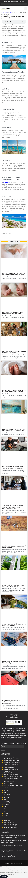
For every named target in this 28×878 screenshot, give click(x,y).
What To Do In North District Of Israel (13, 776)
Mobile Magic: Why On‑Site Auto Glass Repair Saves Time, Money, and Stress (12, 467)
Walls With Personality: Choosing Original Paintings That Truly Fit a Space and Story (13, 430)
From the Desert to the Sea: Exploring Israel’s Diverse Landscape (14, 546)
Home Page (4, 12)
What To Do (6, 787)
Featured (6, 815)
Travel (5, 789)
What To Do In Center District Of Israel (13, 785)
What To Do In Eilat (8, 783)
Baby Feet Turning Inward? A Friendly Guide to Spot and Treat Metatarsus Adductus (14, 391)
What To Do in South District (11, 775)
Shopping (6, 792)
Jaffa (5, 799)
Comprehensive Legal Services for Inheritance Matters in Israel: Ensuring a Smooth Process (13, 702)
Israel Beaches (7, 803)
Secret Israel (14, 714)
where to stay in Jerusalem (11, 764)
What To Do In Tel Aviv (9, 773)
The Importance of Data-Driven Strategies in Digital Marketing (14, 662)
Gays (5, 810)
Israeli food (6, 801)
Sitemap (3, 750)
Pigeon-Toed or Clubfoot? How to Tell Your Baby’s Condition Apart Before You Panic (13, 274)
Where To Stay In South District (11, 759)
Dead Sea (6, 819)
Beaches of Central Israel (10, 828)
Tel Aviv (6, 791)
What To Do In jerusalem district (12, 778)
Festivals (6, 813)
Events (5, 817)
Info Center (6, 805)
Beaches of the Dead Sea (10, 824)
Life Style (6, 796)
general (10, 12)
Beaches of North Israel (10, 826)
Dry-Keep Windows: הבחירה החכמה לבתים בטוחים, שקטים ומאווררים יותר (13, 585)
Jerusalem (6, 798)
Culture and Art (7, 821)
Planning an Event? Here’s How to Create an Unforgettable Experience (14, 352)
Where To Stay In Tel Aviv (10, 757)
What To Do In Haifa (9, 782)
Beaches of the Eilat (9, 822)
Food (5, 812)
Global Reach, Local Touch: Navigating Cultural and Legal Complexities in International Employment (12, 507)
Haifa (5, 806)
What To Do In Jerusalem (10, 780)
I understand (3, 876)
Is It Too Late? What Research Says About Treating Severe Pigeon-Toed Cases (13, 313)
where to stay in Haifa (9, 766)
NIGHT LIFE (7, 794)
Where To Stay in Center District (12, 769)
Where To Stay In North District (11, 760)
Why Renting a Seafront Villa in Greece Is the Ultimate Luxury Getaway (14, 624)
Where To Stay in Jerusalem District (13, 762)
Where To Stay (7, 771)
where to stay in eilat (9, 768)
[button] (25, 8)
